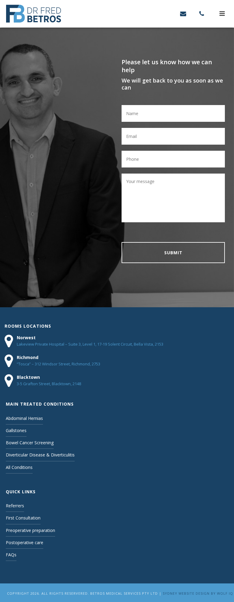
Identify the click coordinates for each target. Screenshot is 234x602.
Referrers (15, 506)
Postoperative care (24, 542)
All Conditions (19, 467)
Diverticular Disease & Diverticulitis (40, 455)
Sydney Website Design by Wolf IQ (198, 593)
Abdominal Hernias (24, 418)
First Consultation (23, 518)
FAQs (11, 555)
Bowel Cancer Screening (30, 442)
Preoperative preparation (30, 530)
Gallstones (16, 430)
